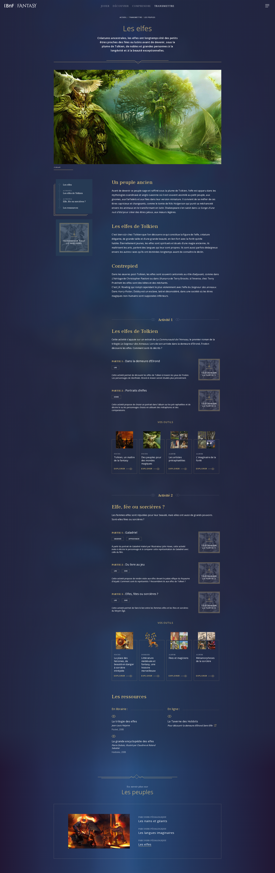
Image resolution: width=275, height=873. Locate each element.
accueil (123, 17)
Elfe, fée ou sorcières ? (74, 200)
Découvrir (121, 6)
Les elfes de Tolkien (73, 192)
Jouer (105, 6)
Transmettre (164, 6)
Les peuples (149, 17)
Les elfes (67, 184)
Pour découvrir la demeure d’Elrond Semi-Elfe (190, 725)
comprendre (141, 6)
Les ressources (70, 208)
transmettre (135, 17)
